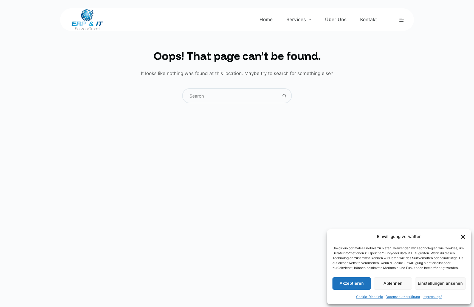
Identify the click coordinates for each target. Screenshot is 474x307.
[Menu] (401, 19)
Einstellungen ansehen (440, 283)
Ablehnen (392, 283)
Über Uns (335, 19)
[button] (463, 237)
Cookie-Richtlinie (369, 297)
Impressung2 (432, 297)
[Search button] (284, 96)
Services (296, 19)
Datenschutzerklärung (403, 297)
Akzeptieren (352, 283)
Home (266, 19)
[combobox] (230, 95)
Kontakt (368, 19)
